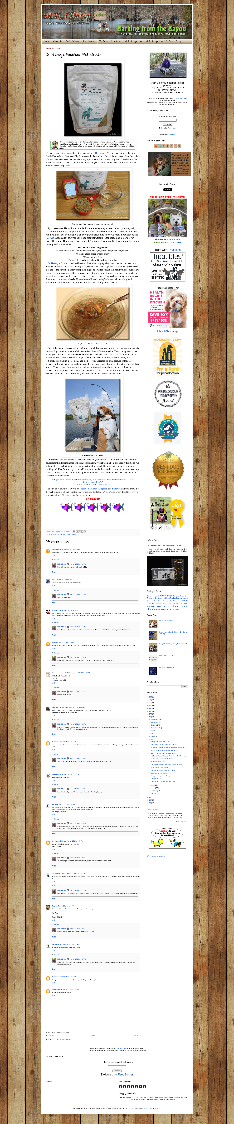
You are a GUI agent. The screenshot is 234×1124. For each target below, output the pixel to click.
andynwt (144, 1108)
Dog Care (180, 596)
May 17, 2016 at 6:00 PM (71, 944)
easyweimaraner (57, 549)
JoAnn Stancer (57, 990)
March (153, 788)
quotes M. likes (153, 809)
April (152, 785)
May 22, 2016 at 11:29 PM (67, 977)
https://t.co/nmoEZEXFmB (124, 480)
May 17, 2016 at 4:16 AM (64, 580)
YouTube (152, 606)
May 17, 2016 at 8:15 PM (78, 724)
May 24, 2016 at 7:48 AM (71, 990)
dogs (177, 606)
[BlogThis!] (77, 531)
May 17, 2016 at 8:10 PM (78, 564)
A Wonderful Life (156, 779)
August (153, 731)
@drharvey (59, 480)
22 (150, 700)
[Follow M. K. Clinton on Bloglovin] (167, 135)
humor (185, 606)
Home (46, 41)
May (152, 739)
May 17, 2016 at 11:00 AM (67, 742)
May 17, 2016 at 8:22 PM (78, 929)
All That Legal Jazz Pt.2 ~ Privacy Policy (163, 41)
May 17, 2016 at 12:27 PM (70, 774)
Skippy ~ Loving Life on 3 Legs (161, 776)
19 (150, 708)
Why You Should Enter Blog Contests (163, 753)
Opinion (150, 601)
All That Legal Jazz (133, 41)
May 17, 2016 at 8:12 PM (78, 594)
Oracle (68, 534)
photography (154, 609)
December (154, 719)
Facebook (84, 488)
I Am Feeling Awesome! (166, 667)
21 (150, 703)
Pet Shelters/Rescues (172, 601)
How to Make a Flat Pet (166, 656)
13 (150, 803)
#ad (113, 480)
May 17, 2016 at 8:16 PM (78, 758)
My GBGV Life (56, 610)
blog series (165, 606)
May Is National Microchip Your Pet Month (164, 750)
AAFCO (50, 238)
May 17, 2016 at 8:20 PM (78, 858)
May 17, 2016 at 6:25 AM (70, 610)
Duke (53, 580)
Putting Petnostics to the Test (160, 742)
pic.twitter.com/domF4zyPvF (93, 482)
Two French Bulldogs (59, 841)
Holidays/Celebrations (171, 598)
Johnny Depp (178, 817)
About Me (57, 41)
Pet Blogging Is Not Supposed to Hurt (163, 770)
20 (150, 705)
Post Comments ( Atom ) (63, 1039)
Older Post (135, 1036)
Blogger (158, 1108)
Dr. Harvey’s (101, 153)
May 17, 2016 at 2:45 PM (75, 841)
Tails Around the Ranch (60, 873)
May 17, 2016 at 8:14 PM (78, 692)
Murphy (54, 906)
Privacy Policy (180, 98)
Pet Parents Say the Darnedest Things (163, 745)
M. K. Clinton (61, 564)
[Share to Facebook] (82, 531)
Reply (53, 555)
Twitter (93, 488)
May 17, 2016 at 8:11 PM (78, 627)
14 (150, 800)
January (153, 794)
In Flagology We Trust (158, 762)
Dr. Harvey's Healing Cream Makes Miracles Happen (168, 747)
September (154, 728)
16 (150, 717)
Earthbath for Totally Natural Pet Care (163, 781)
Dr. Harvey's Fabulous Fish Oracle (162, 759)
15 (150, 797)
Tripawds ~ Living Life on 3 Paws (161, 773)
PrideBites (159, 603)
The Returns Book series (178, 604)
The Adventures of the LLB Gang (63, 673)
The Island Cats (57, 944)
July (152, 733)
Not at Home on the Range (159, 767)
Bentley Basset (167, 595)
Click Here (175, 239)
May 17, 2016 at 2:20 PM (67, 804)
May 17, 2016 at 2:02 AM (72, 549)
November (154, 722)
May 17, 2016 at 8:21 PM (78, 890)
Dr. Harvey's (61, 534)
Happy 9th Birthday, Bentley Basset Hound (173, 644)
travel (177, 609)
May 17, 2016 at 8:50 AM (67, 642)
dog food (54, 534)
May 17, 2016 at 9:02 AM (83, 673)
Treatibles (174, 249)
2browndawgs (56, 774)
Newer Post (50, 1036)
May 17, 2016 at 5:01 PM (66, 906)
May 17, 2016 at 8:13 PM (78, 657)
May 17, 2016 (103, 484)
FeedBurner (172, 128)
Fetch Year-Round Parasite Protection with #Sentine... (168, 756)
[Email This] (74, 531)
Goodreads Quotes (181, 821)
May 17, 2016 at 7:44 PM (78, 959)
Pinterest (116, 488)
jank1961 (55, 804)
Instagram (102, 488)
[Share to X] (79, 531)
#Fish (74, 480)
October (153, 725)
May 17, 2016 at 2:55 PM (76, 873)
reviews (73, 534)
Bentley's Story (72, 41)
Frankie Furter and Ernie (60, 707)
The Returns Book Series (110, 41)
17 (150, 714)
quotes (163, 609)
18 (150, 711)
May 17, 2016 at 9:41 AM (77, 707)
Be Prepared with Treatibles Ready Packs (164, 545)
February (154, 791)
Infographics (184, 598)
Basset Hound (152, 596)
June (152, 736)
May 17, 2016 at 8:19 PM (78, 823)
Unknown (55, 642)
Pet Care (158, 601)
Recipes (166, 603)
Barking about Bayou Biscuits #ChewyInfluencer (166, 764)
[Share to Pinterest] (85, 531)
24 (150, 697)
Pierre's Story (89, 41)
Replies (56, 560)
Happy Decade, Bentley (166, 620)
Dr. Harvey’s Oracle (57, 263)
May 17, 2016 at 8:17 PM (78, 789)
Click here (163, 331)
